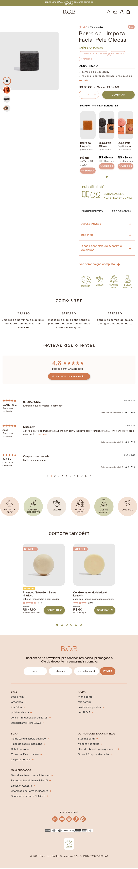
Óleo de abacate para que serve (97, 749)
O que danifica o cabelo (25, 754)
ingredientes (92, 211)
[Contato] (115, 12)
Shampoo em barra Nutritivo (28, 796)
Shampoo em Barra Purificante (29, 790)
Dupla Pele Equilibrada (124, 144)
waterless (17, 702)
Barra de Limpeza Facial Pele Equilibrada (86, 144)
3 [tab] (66, 625)
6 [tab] (80, 625)
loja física (16, 707)
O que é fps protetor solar (93, 754)
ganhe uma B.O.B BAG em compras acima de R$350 (69, 3)
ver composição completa (97, 264)
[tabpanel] (87, 143)
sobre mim (17, 696)
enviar (107, 671)
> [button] (90, 476)
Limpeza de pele (20, 759)
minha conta (85, 696)
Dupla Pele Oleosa (105, 144)
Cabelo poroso (20, 749)
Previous (42, 3)
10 (86, 475)
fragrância (121, 211)
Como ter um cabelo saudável (28, 738)
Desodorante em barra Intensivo (30, 775)
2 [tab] (62, 625)
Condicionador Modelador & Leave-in (90, 594)
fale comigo (85, 702)
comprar (118, 94)
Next (96, 3)
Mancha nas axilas (88, 743)
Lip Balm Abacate (21, 785)
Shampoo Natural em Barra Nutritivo (39, 594)
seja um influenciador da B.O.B (29, 717)
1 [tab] (106, 177)
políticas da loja (20, 712)
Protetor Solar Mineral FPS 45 (29, 780)
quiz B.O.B (84, 712)
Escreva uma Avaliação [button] (70, 376)
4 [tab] (71, 625)
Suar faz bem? (86, 738)
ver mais (83, 80)
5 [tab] (76, 625)
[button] (127, 413)
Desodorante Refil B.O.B (26, 722)
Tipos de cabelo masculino (26, 743)
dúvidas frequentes (89, 707)
